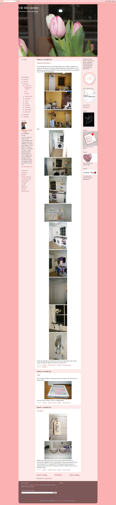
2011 (24, 83)
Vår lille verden (29, 8)
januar (26, 112)
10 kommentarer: (67, 365)
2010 (24, 114)
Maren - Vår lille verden (27, 131)
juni (26, 100)
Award (23, 172)
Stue (22, 189)
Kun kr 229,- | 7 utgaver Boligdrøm (30, 485)
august (27, 98)
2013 (24, 79)
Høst (38, 375)
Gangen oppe (25, 177)
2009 (24, 117)
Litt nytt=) (40, 411)
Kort (22, 183)
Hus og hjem (24, 179)
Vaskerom (44, 367)
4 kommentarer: (66, 470)
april (26, 105)
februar (27, 109)
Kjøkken (23, 181)
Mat (22, 185)
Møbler (23, 187)
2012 (24, 81)
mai (26, 103)
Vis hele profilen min (26, 166)
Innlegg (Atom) (48, 478)
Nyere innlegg (42, 475)
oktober (27, 85)
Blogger (73, 500)
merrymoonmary (60, 500)
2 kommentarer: (66, 402)
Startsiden (58, 475)
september (28, 96)
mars (26, 107)
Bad (22, 175)
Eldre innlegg (74, 475)
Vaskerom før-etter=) (44, 63)
